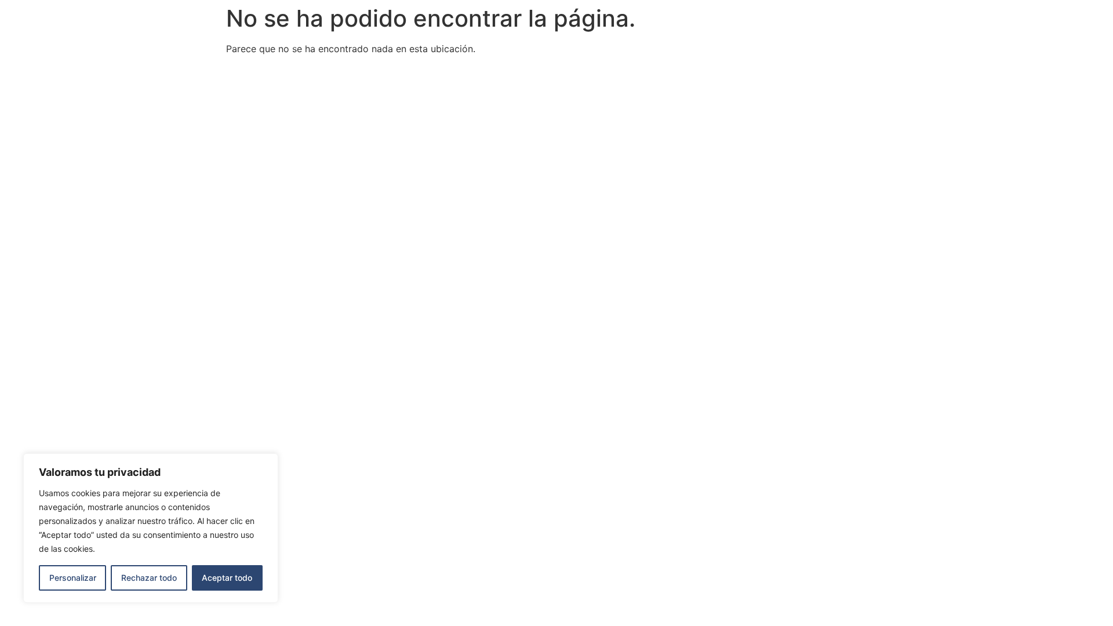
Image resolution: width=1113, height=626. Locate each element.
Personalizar (72, 578)
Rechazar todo (149, 578)
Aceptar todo (227, 578)
